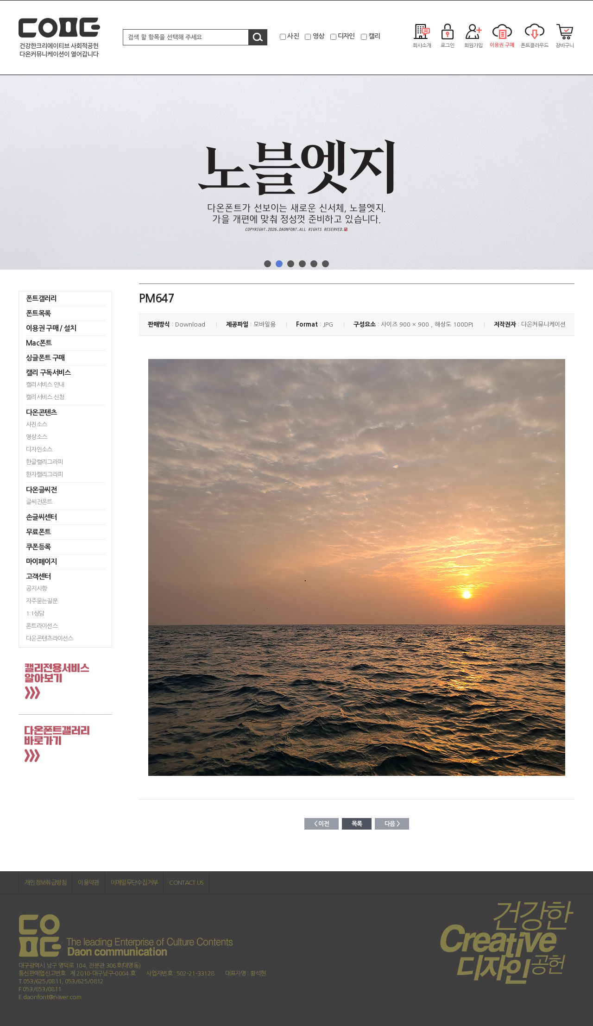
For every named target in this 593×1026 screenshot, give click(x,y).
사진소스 (36, 425)
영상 (318, 36)
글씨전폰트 (39, 502)
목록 (357, 824)
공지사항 (36, 588)
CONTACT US (186, 883)
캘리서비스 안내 (45, 385)
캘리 (374, 36)
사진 (293, 36)
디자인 (346, 36)
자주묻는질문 (41, 601)
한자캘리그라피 (44, 475)
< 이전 (321, 824)
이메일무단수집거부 (134, 883)
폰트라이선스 (41, 626)
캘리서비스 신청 (45, 397)
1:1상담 (35, 614)
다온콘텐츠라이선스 (49, 639)
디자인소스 (39, 450)
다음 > (392, 824)
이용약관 (88, 883)
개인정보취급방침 (45, 883)
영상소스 (36, 437)
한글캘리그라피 (44, 462)
